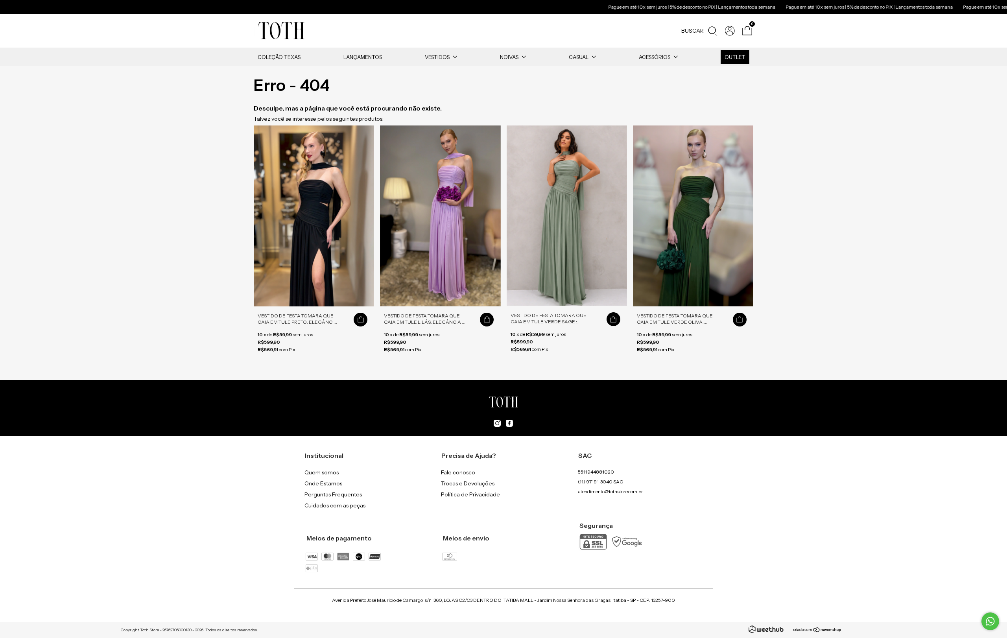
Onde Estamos (323, 483)
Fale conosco (458, 472)
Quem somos (321, 472)
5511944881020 (596, 472)
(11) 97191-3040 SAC (600, 482)
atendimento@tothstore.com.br (610, 491)
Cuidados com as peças (334, 505)
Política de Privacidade (470, 494)
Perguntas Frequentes (333, 494)
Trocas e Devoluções (467, 483)
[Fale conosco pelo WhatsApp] (990, 621)
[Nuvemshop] (817, 630)
